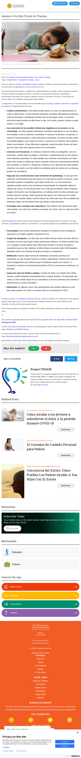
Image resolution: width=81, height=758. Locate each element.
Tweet (72, 359)
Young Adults (15, 604)
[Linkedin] (69, 720)
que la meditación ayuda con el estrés (53, 262)
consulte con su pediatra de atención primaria (24, 299)
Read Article (65, 429)
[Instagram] (30, 720)
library (40, 669)
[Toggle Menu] (77, 7)
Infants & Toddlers (40, 681)
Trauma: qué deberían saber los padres (30, 84)
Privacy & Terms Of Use (40, 653)
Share (58, 359)
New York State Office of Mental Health (63, 320)
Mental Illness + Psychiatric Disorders (20, 80)
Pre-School (39, 77)
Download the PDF (9, 322)
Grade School (14, 77)
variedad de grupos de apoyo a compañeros (43, 251)
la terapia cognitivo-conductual (30, 234)
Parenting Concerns (27, 77)
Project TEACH (10, 74)
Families (13, 613)
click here (44, 385)
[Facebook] (11, 720)
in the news (40, 672)
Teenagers (47, 77)
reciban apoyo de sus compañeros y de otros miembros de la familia (48, 280)
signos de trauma (15, 221)
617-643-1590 (40, 635)
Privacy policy (21, 751)
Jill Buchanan (55, 466)
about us (40, 659)
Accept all (64, 742)
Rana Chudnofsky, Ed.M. (36, 466)
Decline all (64, 746)
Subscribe (14, 528)
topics (40, 662)
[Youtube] (50, 720)
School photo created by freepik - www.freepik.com (23, 64)
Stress (37, 80)
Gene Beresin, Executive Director (40, 410)
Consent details (8, 751)
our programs (41, 666)
